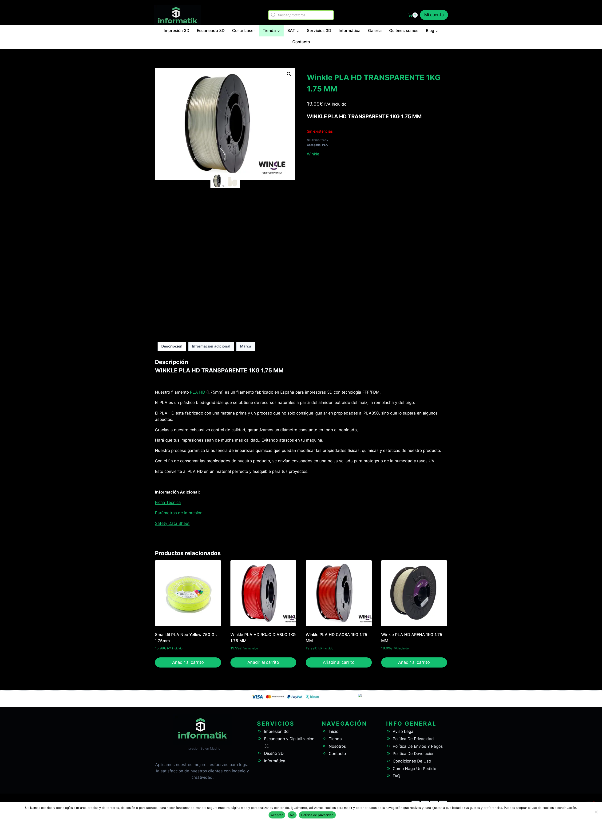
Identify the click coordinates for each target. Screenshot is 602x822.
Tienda (335, 738)
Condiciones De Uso (412, 761)
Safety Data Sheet (172, 523)
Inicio (333, 731)
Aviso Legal (403, 731)
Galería (375, 30)
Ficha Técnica (168, 502)
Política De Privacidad (413, 738)
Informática (349, 30)
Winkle (313, 154)
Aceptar (277, 815)
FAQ (396, 776)
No (292, 815)
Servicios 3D (319, 30)
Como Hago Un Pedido (414, 768)
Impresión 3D (176, 30)
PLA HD (197, 392)
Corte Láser (243, 30)
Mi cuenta (434, 14)
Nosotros (337, 746)
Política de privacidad (317, 815)
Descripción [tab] (171, 346)
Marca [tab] (245, 346)
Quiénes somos (403, 30)
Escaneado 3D (211, 30)
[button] (289, 74)
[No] (596, 812)
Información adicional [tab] (211, 346)
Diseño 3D (274, 753)
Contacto (301, 42)
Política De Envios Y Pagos (418, 746)
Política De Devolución (414, 753)
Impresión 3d (276, 731)
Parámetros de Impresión (178, 512)
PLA (325, 144)
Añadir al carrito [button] (188, 662)
